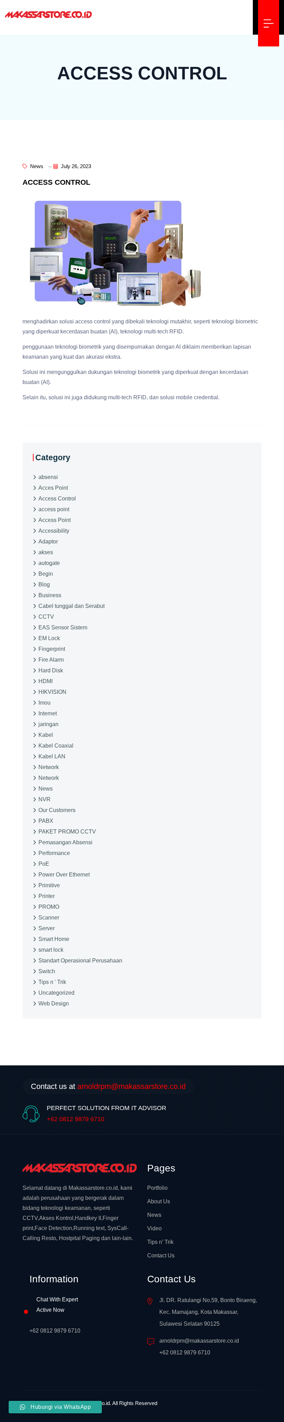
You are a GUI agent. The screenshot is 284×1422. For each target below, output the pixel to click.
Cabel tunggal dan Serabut (71, 606)
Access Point (54, 520)
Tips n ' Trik (52, 982)
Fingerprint (51, 649)
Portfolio (157, 1188)
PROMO (48, 907)
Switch (46, 971)
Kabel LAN (51, 756)
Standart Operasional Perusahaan (80, 960)
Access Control (57, 498)
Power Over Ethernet (64, 875)
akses (45, 552)
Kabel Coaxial (55, 746)
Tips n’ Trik (160, 1242)
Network (48, 767)
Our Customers (57, 810)
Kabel (45, 735)
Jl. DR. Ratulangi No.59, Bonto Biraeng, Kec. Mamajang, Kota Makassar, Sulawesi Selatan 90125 (208, 1312)
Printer (46, 896)
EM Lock (49, 638)
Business (49, 595)
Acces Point (53, 488)
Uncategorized (56, 993)
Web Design (53, 1003)
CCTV (46, 617)
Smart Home (53, 939)
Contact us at (108, 1086)
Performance (54, 853)
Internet (47, 713)
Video (154, 1228)
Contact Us (161, 1255)
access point (53, 509)
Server (46, 928)
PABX (45, 821)
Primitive (49, 885)
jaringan (48, 724)
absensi (48, 477)
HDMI (45, 681)
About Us (158, 1201)
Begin (45, 574)
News (36, 166)
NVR (44, 799)
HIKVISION (52, 692)
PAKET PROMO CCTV (67, 832)
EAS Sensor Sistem (62, 627)
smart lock (50, 950)
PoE (43, 864)
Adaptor (48, 541)
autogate (49, 563)
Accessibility (53, 531)
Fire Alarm (51, 660)
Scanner (48, 918)
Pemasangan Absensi (65, 842)
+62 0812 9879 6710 (75, 1119)
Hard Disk (50, 670)
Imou (44, 703)
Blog (44, 584)
